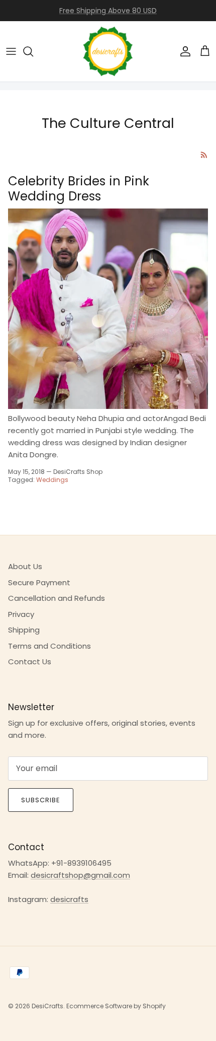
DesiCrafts (47, 1006)
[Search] (33, 51)
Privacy (21, 614)
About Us (25, 566)
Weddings (52, 479)
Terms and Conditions (49, 646)
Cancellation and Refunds (56, 598)
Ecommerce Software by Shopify (116, 1006)
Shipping (24, 629)
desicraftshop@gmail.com (80, 875)
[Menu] (11, 51)
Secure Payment (39, 582)
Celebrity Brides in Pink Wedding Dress (78, 188)
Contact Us (29, 661)
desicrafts (69, 899)
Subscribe (40, 800)
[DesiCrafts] (108, 51)
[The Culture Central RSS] (204, 155)
